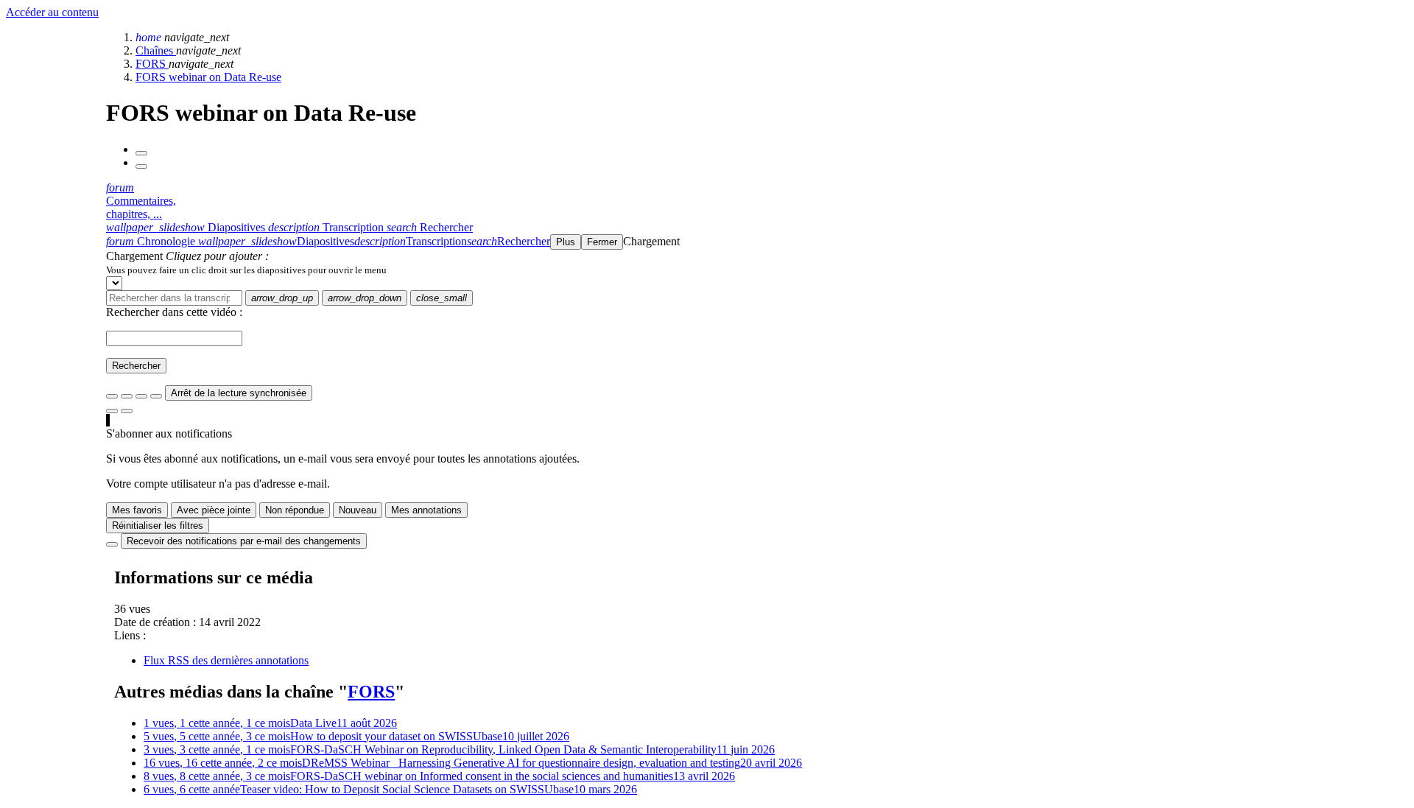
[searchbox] (174, 298)
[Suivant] (141, 166)
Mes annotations (426, 510)
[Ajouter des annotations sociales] (112, 411)
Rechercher (136, 365)
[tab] (187, 227)
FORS (152, 63)
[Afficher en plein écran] (112, 396)
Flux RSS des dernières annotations (226, 660)
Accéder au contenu (52, 12)
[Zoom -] (141, 396)
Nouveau (357, 510)
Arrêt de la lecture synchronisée (238, 392)
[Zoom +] (156, 396)
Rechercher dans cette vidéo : (174, 312)
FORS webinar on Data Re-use (208, 77)
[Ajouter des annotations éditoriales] (127, 411)
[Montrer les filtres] (127, 396)
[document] (757, 269)
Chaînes (156, 50)
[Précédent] (141, 153)
